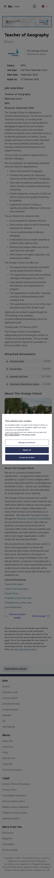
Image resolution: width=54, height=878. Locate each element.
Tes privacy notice (28, 435)
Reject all (27, 450)
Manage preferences (27, 442)
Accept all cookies (27, 457)
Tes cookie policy (11, 435)
